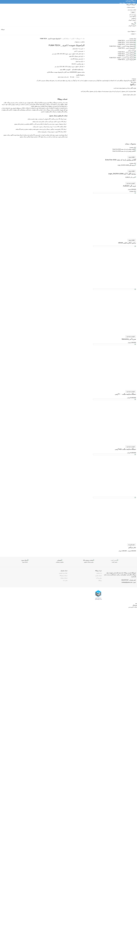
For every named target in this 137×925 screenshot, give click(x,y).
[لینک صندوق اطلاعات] (123, 563)
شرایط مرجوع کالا (63, 575)
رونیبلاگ (100, 580)
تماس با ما (65, 580)
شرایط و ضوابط (64, 578)
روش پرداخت (99, 578)
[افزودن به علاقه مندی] (126, 154)
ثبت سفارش (99, 573)
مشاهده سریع (130, 154)
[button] (130, 183)
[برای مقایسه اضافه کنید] (134, 154)
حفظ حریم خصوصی (63, 573)
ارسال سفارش (98, 575)
